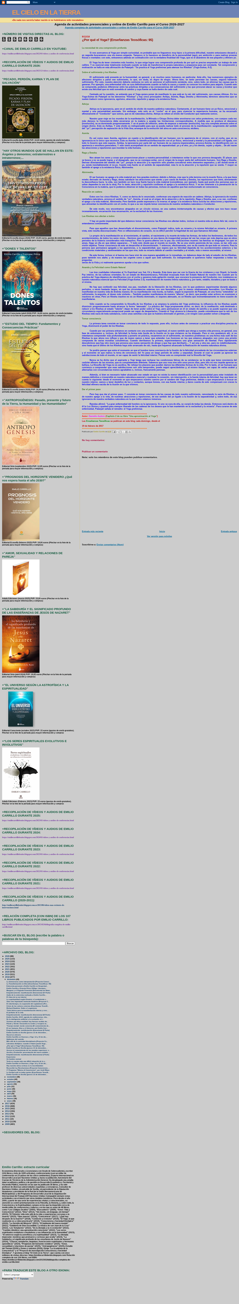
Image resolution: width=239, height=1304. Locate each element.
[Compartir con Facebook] (126, 432)
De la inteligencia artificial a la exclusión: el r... (25, 1019)
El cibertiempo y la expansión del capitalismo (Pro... (27, 1004)
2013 (7, 1114)
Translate (24, 1279)
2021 (7, 969)
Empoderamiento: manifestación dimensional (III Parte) (28, 1015)
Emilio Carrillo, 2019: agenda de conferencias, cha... (27, 1017)
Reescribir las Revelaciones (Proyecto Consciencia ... (28, 1068)
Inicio (162, 531)
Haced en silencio (14, 1035)
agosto (10, 1084)
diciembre (11, 979)
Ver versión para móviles (159, 536)
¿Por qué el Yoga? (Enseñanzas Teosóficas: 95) (25, 1046)
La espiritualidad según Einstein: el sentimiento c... (27, 999)
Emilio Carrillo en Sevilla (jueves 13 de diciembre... (27, 1032)
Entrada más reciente (92, 531)
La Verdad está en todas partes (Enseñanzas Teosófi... (28, 1072)
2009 (7, 1124)
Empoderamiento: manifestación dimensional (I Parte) (28, 1055)
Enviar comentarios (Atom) (110, 544)
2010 (7, 1121)
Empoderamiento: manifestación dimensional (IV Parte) (28, 993)
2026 (7, 956)
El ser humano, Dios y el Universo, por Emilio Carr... (27, 1028)
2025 (7, 959)
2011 (7, 1119)
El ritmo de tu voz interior (17, 997)
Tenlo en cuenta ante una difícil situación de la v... (26, 1061)
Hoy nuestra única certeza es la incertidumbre (25, 1066)
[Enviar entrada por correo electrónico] (114, 431)
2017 (7, 1103)
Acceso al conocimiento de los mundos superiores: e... (28, 1050)
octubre (10, 1079)
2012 (7, 1116)
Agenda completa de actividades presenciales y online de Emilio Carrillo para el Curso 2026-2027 (119, 27)
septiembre (12, 1082)
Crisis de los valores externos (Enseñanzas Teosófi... (28, 1006)
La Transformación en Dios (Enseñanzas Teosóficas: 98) (29, 984)
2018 (7, 977)
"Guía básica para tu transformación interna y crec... (27, 1010)
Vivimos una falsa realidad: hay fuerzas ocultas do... (27, 1021)
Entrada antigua (229, 531)
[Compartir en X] (123, 432)
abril (9, 1094)
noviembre (12, 1077)
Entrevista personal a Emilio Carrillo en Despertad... (27, 986)
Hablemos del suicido (15, 1039)
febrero (10, 1098)
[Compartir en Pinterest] (129, 432)
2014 (7, 1111)
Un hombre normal (14, 1059)
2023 (7, 964)
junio (9, 1089)
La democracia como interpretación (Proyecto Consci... (28, 982)
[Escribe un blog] (120, 432)
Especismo (11, 1057)
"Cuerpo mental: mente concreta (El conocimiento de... (28, 1026)
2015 (7, 1108)
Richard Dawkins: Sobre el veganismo (22, 1008)
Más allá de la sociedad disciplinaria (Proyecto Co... (27, 1041)
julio (9, 1086)
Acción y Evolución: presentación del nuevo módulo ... (28, 1052)
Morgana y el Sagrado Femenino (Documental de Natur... (29, 990)
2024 (7, 961)
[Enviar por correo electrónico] (117, 432)
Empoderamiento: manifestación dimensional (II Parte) (28, 1030)
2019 (7, 974)
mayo (9, 1091)
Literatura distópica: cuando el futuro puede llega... (27, 1044)
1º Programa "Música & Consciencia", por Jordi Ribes (28, 1070)
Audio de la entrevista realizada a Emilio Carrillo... (26, 995)
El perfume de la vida (15, 1012)
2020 (7, 972)
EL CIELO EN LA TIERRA (46, 12)
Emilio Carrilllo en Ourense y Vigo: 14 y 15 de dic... (27, 1037)
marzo (10, 1096)
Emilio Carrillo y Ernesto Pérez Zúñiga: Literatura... (27, 988)
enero (9, 1101)
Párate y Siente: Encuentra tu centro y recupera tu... (27, 1024)
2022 (7, 966)
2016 (7, 1106)
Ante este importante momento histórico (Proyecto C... (28, 1001)
